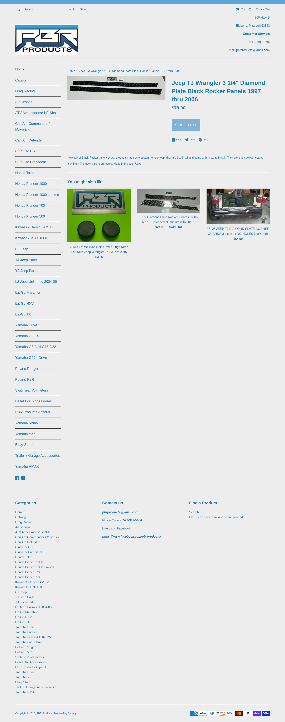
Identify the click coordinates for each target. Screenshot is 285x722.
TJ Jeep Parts (26, 260)
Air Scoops (23, 102)
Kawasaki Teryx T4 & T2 (34, 227)
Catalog (21, 80)
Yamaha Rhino (26, 423)
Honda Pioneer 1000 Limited (37, 195)
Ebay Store (24, 445)
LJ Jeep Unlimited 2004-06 (36, 282)
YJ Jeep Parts (26, 271)
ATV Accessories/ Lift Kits (35, 113)
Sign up (85, 9)
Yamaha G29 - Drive (31, 358)
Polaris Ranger (26, 369)
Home (19, 69)
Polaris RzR (24, 380)
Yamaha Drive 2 (27, 325)
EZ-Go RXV (24, 303)
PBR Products (44, 713)
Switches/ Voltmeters (31, 390)
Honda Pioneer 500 (30, 216)
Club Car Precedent (30, 162)
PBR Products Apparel (32, 412)
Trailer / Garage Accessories (37, 456)
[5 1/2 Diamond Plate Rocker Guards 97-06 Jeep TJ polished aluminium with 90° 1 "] (168, 201)
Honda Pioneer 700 (30, 206)
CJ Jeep (21, 249)
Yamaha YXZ (25, 434)
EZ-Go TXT (24, 314)
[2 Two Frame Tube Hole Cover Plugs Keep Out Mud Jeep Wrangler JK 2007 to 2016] (99, 215)
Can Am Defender (29, 140)
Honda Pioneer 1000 (31, 184)
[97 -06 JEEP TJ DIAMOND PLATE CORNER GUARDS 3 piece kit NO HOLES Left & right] (238, 206)
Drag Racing (25, 91)
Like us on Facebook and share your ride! (217, 517)
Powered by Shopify (65, 713)
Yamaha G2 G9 (27, 336)
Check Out (263, 9)
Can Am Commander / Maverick (32, 126)
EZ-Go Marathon (28, 292)
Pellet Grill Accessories (33, 401)
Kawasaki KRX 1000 (31, 238)
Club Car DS (25, 151)
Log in (71, 9)
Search (194, 512)
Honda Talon (24, 173)
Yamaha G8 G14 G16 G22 (35, 347)
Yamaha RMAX (27, 466)
